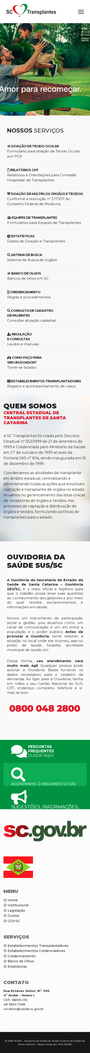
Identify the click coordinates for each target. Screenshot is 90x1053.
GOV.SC (13, 921)
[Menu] (81, 12)
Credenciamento (21, 956)
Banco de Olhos (20, 961)
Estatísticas (17, 966)
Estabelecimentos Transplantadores (38, 946)
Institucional (18, 905)
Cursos (13, 916)
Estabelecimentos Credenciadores (36, 951)
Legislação (16, 910)
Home (12, 900)
